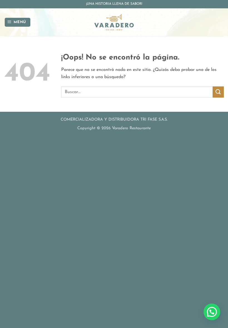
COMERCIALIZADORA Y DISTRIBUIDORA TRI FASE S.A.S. (114, 120)
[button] (18, 22)
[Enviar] (218, 91)
